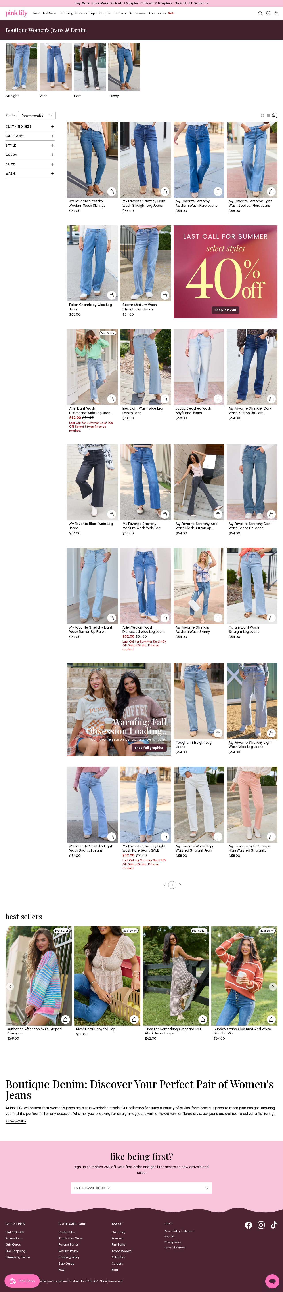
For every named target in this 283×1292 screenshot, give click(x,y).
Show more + (16, 1121)
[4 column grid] (274, 115)
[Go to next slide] (273, 987)
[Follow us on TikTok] (273, 1225)
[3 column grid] (268, 115)
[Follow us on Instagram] (261, 1225)
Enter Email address (92, 1188)
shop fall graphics (149, 748)
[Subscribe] (207, 1188)
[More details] (111, 191)
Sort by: (11, 115)
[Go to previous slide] (10, 987)
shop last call (225, 310)
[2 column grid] (262, 115)
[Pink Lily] (17, 13)
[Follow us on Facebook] (248, 1225)
